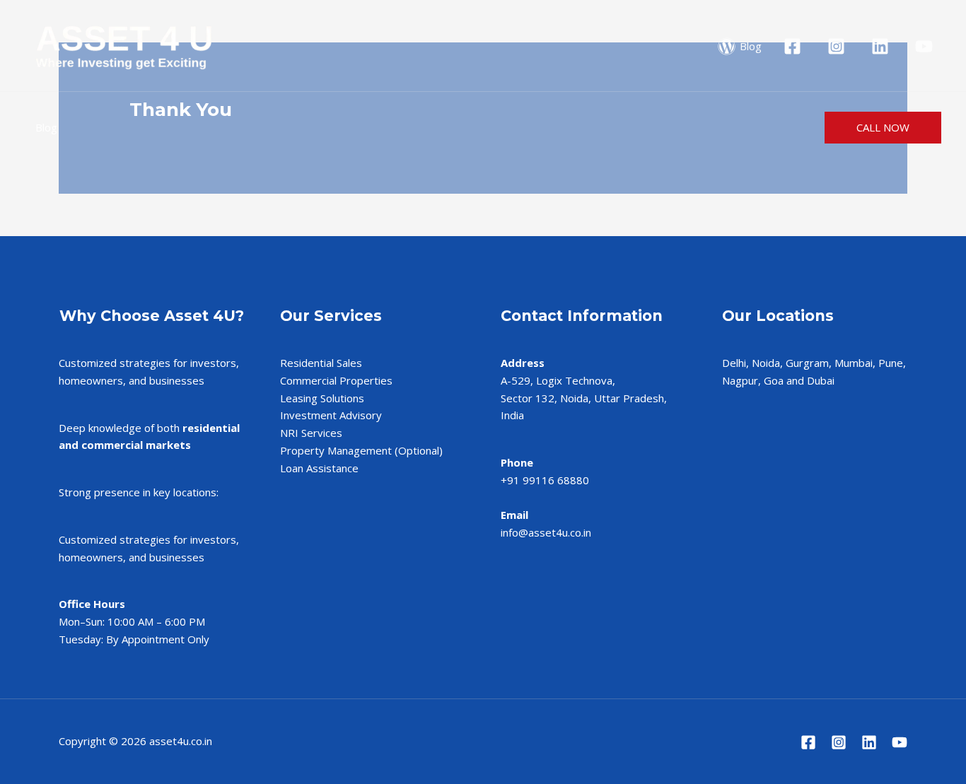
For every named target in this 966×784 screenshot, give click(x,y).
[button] (883, 128)
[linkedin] (882, 46)
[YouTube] (899, 742)
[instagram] (838, 46)
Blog (46, 127)
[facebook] (794, 46)
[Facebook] (808, 742)
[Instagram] (838, 742)
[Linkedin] (869, 742)
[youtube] (926, 46)
